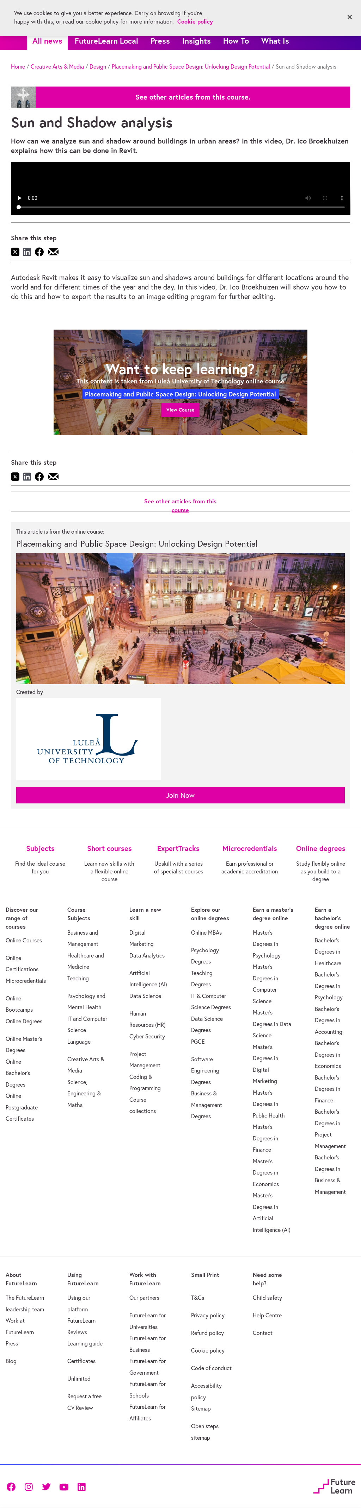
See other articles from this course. (192, 97)
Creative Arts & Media (57, 66)
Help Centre (267, 1315)
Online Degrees (24, 1021)
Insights (196, 41)
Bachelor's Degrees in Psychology (329, 986)
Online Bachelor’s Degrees (18, 1073)
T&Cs (197, 1297)
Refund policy (207, 1332)
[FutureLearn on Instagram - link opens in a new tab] (28, 1486)
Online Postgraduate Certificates (22, 1107)
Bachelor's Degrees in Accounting (328, 1020)
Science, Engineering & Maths (84, 1093)
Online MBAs (206, 932)
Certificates (81, 1360)
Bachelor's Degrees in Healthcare (328, 952)
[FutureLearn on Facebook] (13, 1486)
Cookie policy (208, 1350)
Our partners (144, 1297)
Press (160, 41)
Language (79, 1041)
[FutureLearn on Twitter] (46, 1486)
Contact (263, 1332)
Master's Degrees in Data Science (272, 1024)
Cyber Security (147, 1036)
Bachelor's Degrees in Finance (327, 1089)
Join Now (180, 795)
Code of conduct (211, 1368)
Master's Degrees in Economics (266, 1173)
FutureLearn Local (106, 41)
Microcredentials (26, 980)
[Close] (349, 17)
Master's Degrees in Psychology (267, 944)
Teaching (78, 978)
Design (98, 66)
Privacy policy (208, 1315)
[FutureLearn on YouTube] (64, 1486)
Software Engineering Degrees (205, 1071)
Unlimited (79, 1378)
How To (236, 41)
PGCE (198, 1041)
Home (18, 66)
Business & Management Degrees (206, 1105)
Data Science (145, 995)
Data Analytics (147, 955)
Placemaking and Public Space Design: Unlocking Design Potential (191, 66)
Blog (11, 1360)
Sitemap (201, 1408)
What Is (275, 41)
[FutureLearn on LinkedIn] (81, 1486)
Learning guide (85, 1343)
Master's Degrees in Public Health (269, 1104)
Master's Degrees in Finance (265, 1138)
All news (47, 41)
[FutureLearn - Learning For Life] (334, 1485)
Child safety (267, 1297)
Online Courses (24, 940)
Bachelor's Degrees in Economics (328, 1054)
